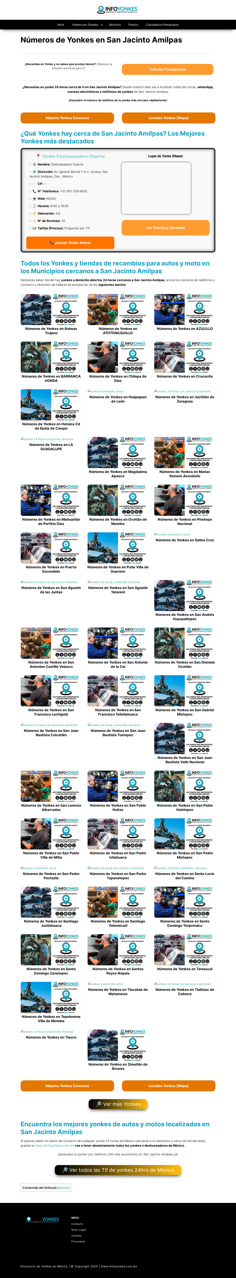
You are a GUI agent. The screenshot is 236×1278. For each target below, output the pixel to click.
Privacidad (78, 1241)
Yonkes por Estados (85, 24)
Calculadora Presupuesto (162, 24)
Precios (133, 24)
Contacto (77, 1223)
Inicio (60, 24)
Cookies (76, 1235)
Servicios (115, 24)
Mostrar (63, 1188)
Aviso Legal (78, 1229)
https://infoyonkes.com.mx (54, 1145)
